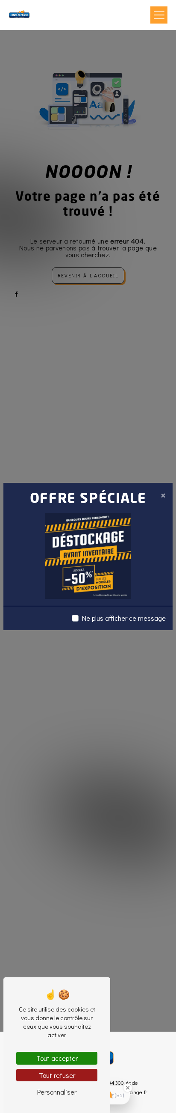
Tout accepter (57, 1057)
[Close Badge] (127, 1087)
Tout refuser (57, 1075)
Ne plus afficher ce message (124, 617)
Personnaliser (56, 1091)
